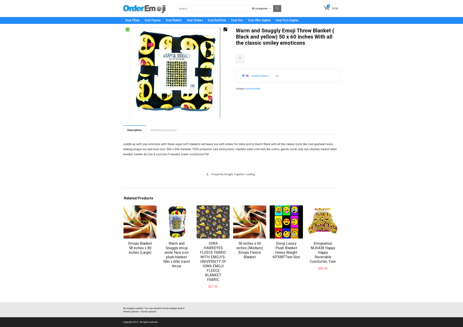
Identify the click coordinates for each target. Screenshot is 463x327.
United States (260, 75)
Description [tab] (134, 130)
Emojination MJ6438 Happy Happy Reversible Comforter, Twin (323, 252)
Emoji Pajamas (153, 20)
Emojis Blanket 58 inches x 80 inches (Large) (140, 248)
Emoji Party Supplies (287, 20)
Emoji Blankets (174, 20)
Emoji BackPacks (217, 20)
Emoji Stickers (195, 20)
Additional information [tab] (164, 130)
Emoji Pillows (132, 20)
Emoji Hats (237, 20)
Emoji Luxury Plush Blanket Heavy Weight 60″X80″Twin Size (286, 250)
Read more (140, 259)
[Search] (277, 8)
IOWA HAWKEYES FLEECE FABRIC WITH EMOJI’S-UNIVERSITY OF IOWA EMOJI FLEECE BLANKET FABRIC (213, 261)
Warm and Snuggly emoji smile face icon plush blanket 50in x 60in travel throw (176, 254)
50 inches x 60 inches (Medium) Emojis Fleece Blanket (250, 250)
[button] (225, 29)
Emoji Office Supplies (259, 20)
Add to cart (213, 290)
